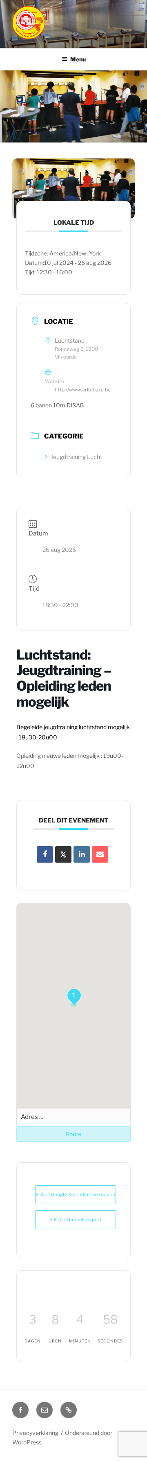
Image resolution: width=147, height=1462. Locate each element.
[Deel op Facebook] (45, 854)
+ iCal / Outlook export (76, 1219)
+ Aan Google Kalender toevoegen (75, 1194)
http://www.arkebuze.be (83, 389)
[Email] (100, 854)
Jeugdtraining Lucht (76, 456)
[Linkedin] (82, 854)
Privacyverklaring (35, 1432)
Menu (78, 59)
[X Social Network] (63, 854)
